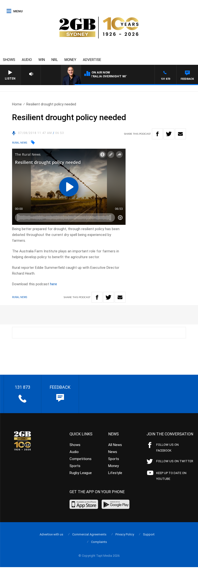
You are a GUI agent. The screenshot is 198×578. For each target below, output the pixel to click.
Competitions (81, 459)
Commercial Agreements (89, 534)
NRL (54, 60)
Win (41, 60)
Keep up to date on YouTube (171, 476)
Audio (27, 60)
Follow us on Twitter (174, 461)
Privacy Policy (124, 534)
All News (115, 445)
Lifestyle (115, 473)
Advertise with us (51, 534)
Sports (75, 466)
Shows (9, 60)
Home (17, 104)
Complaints (99, 542)
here (53, 284)
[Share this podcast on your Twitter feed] (168, 133)
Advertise (92, 60)
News (112, 452)
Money (70, 60)
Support (149, 534)
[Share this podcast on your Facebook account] (157, 133)
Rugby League (81, 473)
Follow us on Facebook (167, 447)
